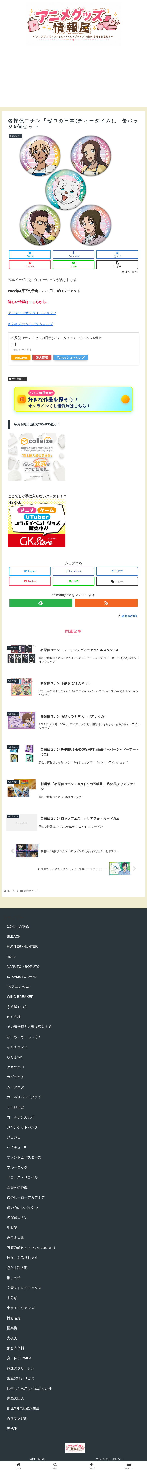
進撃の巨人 (15, 1398)
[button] (135, 767)
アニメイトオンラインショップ (32, 313)
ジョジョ (14, 1137)
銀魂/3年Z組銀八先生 (23, 1408)
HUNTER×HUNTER (22, 946)
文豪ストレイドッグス (24, 1288)
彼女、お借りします (22, 1258)
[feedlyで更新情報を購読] (40, 603)
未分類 (12, 1298)
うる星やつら (17, 1007)
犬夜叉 (12, 1338)
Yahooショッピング (71, 357)
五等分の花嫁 (17, 1187)
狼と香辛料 (15, 1348)
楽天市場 (42, 357)
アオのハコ (15, 1067)
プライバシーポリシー (109, 1459)
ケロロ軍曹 (15, 1107)
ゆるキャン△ (17, 1047)
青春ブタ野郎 (17, 1418)
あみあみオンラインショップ (30, 324)
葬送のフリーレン (20, 1368)
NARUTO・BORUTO (23, 966)
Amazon (21, 357)
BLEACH (14, 936)
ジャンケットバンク (22, 1127)
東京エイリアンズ (20, 1308)
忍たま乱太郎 (17, 1268)
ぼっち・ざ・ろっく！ (24, 1037)
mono (11, 956)
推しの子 (14, 1278)
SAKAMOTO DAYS (22, 977)
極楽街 (12, 1328)
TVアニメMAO (18, 987)
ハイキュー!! (16, 1147)
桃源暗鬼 (14, 1318)
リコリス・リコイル (22, 1177)
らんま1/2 (14, 1057)
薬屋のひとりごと (20, 1378)
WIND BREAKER (20, 997)
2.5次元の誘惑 (18, 926)
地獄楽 (12, 1228)
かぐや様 (14, 1017)
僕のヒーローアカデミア (26, 1197)
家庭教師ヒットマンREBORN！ (31, 1248)
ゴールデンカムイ (20, 1117)
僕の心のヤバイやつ (22, 1208)
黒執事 (12, 1428)
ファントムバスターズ (24, 1157)
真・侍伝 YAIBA (19, 1358)
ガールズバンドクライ (24, 1097)
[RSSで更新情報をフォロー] (106, 603)
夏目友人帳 (15, 1238)
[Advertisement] (73, 80)
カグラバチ (15, 1077)
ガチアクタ (15, 1087)
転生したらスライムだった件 (29, 1388)
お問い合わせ (37, 1459)
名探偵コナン (18, 379)
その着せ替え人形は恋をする (29, 1027)
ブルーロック (17, 1167)
